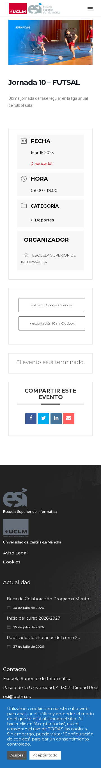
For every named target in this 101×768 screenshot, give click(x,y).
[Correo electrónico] (68, 418)
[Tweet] (43, 418)
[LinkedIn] (56, 418)
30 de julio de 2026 (28, 608)
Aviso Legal (15, 553)
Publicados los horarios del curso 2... (43, 637)
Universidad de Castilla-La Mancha (32, 542)
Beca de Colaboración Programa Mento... (49, 598)
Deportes (44, 220)
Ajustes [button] (16, 755)
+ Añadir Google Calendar (52, 305)
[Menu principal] (90, 8)
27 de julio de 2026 (28, 627)
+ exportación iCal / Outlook (52, 323)
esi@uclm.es (17, 696)
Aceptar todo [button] (45, 755)
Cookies (11, 562)
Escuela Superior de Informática (30, 511)
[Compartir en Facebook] (30, 418)
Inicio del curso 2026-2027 (33, 618)
